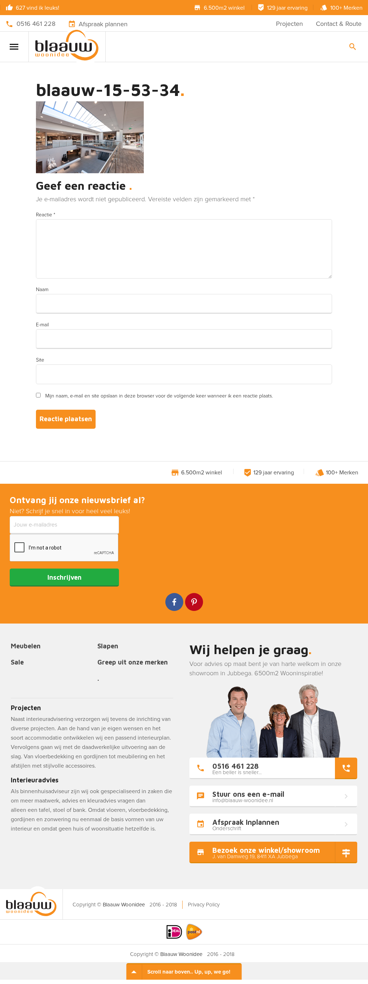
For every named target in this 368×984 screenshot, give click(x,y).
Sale (17, 662)
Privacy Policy (204, 904)
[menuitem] (203, 905)
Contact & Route (339, 24)
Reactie (45, 215)
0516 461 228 (36, 24)
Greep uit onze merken (132, 662)
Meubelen (26, 646)
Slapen (107, 646)
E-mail (42, 325)
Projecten (289, 24)
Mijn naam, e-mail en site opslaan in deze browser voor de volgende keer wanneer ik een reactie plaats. (159, 396)
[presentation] (64, 548)
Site (40, 360)
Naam (42, 289)
